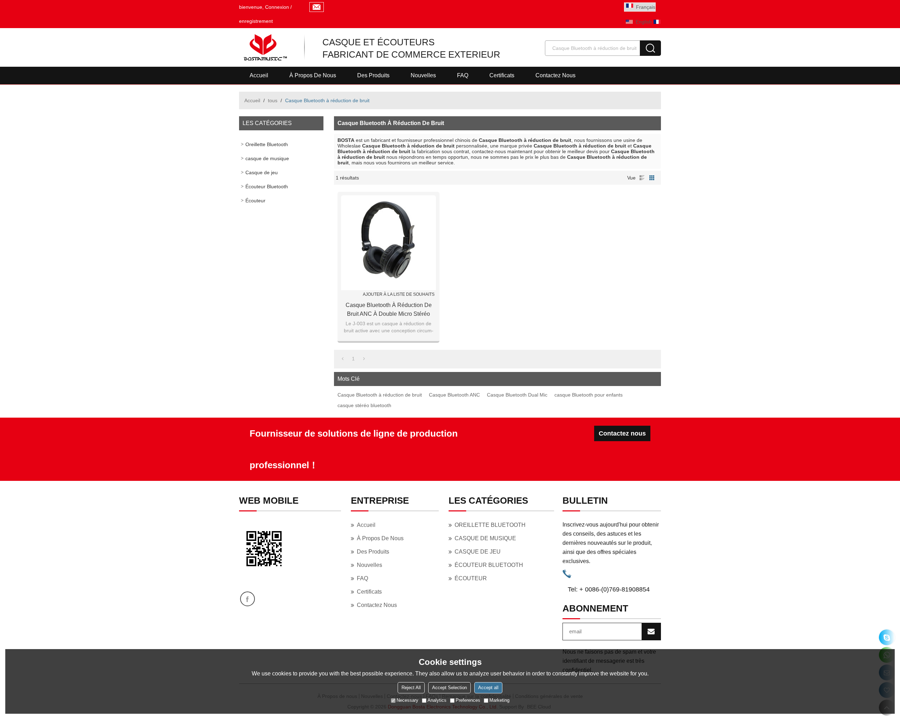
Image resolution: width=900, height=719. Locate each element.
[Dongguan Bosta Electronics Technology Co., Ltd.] (264, 47)
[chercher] (650, 48)
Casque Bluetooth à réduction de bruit (380, 395)
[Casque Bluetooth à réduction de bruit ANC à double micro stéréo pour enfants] (388, 242)
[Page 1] (342, 358)
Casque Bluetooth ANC (454, 395)
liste (641, 177)
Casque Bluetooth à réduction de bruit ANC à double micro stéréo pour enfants (389, 310)
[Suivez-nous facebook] (247, 598)
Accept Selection (449, 687)
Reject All (411, 687)
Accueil (259, 75)
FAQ (462, 75)
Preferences (468, 700)
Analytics (437, 700)
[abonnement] (651, 631)
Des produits (373, 75)
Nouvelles (423, 75)
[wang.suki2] (887, 637)
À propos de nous (312, 75)
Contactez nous (555, 75)
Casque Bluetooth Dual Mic (517, 395)
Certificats (501, 75)
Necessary (407, 700)
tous (272, 100)
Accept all (488, 687)
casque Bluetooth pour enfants (588, 395)
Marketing (499, 700)
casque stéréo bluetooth (364, 405)
